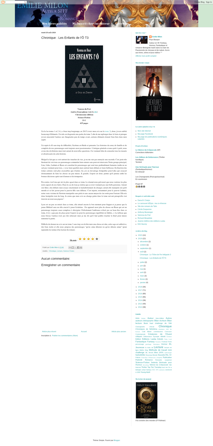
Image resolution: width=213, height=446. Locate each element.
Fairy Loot (168, 339)
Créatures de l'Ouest (160, 334)
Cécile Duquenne (145, 209)
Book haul (148, 323)
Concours (168, 331)
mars (142, 276)
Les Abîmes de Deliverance (146, 157)
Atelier (143, 318)
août (142, 252)
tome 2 (107, 131)
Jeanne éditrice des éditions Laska (151, 221)
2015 (140, 297)
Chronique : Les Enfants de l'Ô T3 (153, 258)
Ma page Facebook (145, 134)
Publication (167, 357)
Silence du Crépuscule (159, 365)
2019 (140, 239)
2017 (140, 290)
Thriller (144, 367)
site (95, 111)
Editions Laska (149, 339)
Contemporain (140, 334)
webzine (162, 370)
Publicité (138, 360)
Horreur (164, 344)
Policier (138, 357)
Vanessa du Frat (144, 215)
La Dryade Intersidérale (58, 10)
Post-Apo (144, 357)
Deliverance (147, 336)
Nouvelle (161, 355)
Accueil (84, 332)
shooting (146, 365)
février (142, 279)
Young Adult (145, 372)
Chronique (52, 251)
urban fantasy (147, 370)
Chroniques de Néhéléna (146, 329)
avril (142, 272)
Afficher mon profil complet (145, 56)
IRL (170, 344)
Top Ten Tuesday (154, 367)
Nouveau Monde (152, 355)
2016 (140, 294)
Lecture (59, 251)
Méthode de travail (158, 350)
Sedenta (154, 363)
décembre (144, 242)
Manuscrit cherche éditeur (91, 23)
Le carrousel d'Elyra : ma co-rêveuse (152, 203)
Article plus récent (49, 332)
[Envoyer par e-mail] (70, 247)
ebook (163, 336)
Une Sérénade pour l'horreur (147, 167)
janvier (143, 283)
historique (156, 344)
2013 (140, 304)
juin (141, 266)
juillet (142, 262)
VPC (157, 370)
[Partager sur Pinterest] (81, 247)
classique (161, 329)
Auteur (151, 318)
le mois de (149, 347)
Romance (149, 360)
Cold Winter (147, 331)
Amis (137, 318)
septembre (144, 248)
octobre (143, 245)
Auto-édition (160, 318)
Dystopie (156, 336)
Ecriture (169, 336)
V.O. (153, 370)
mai (141, 269)
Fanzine (158, 342)
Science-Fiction (68, 251)
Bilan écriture (160, 320)
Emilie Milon (157, 37)
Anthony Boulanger (145, 212)
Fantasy (151, 341)
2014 (140, 300)
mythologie (168, 352)
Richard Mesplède (145, 218)
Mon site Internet (144, 131)
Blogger (117, 440)
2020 (140, 235)
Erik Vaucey (142, 224)
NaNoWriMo (140, 355)
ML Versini (149, 352)
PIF (170, 355)
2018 (140, 287)
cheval (151, 327)
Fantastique (140, 341)
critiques (138, 336)
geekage (148, 344)
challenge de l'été (163, 323)
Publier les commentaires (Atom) (65, 336)
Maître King (144, 350)
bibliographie (148, 321)
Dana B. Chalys (144, 200)
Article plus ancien (119, 332)
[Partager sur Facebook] (78, 247)
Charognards (140, 327)
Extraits (160, 339)
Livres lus (122, 23)
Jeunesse (139, 347)
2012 (140, 307)
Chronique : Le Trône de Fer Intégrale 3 (155, 255)
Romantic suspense (163, 360)
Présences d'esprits (155, 357)
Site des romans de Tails (147, 206)
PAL (167, 355)
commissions (158, 331)
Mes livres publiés (54, 23)
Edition (138, 339)
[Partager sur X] (75, 247)
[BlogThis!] (72, 247)
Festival (164, 342)
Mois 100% (159, 353)
